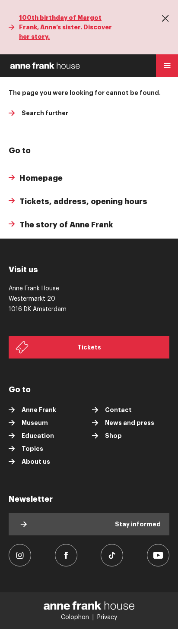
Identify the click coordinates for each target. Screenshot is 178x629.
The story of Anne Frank (66, 225)
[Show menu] (167, 65)
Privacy (107, 617)
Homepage (41, 178)
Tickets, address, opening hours (83, 201)
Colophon (75, 617)
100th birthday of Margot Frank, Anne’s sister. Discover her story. (65, 27)
